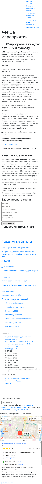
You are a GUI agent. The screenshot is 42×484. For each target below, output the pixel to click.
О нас (28, 22)
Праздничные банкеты (16, 241)
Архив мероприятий (14, 299)
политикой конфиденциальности (15, 410)
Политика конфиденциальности (17, 378)
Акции (28, 18)
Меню (28, 11)
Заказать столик (32, 27)
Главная (29, 1)
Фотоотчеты (31, 20)
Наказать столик (6, 483)
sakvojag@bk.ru (11, 349)
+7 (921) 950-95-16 (9, 144)
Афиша (29, 4)
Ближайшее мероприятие (18, 285)
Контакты (30, 25)
